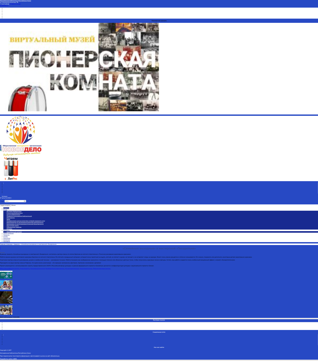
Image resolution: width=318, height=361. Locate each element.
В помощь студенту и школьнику (14, 10)
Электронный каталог (14, 232)
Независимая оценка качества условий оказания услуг (26, 221)
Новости (6, 208)
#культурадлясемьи (72, 268)
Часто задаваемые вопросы (13, 14)
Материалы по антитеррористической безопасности (25, 224)
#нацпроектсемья (86, 268)
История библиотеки (14, 211)
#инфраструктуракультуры (55, 268)
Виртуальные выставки (11, 11)
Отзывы (6, 18)
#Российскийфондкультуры (10, 268)
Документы (11, 218)
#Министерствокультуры (101, 268)
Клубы (5, 236)
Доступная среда (13, 225)
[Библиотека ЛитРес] (11, 180)
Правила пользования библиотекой (19, 216)
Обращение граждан (14, 227)
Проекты (6, 235)
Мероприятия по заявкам (12, 13)
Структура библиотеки (15, 213)
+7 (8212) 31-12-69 (15, 4)
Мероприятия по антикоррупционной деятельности (25, 222)
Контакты (6, 241)
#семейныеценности (37, 268)
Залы (8, 219)
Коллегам (6, 240)
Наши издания (8, 233)
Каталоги (6, 230)
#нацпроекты (25, 268)
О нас (5, 210)
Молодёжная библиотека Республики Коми (15, 1)
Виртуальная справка (10, 8)
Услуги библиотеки (13, 214)
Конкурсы (6, 238)
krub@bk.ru (4, 5)
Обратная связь (8, 16)
